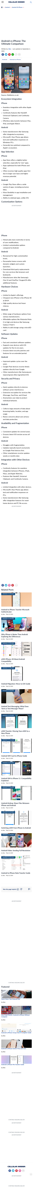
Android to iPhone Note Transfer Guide (15, 873)
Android (4, 59)
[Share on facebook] (3, 54)
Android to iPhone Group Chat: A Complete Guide (16, 1032)
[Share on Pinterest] (9, 54)
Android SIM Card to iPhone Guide (14, 756)
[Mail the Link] (19, 54)
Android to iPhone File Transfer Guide (12, 1064)
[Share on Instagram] (9, 585)
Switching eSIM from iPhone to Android (16, 828)
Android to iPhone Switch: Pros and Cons (13, 1048)
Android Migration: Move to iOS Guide (15, 684)
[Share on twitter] (6, 54)
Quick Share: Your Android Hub (10, 999)
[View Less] (16, 585)
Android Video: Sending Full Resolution (15, 850)
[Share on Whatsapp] (12, 54)
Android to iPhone (15, 59)
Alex (9, 49)
